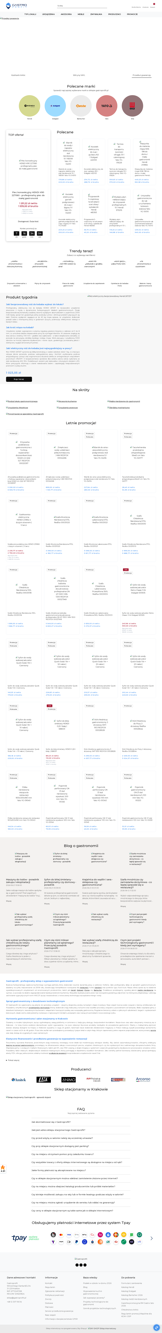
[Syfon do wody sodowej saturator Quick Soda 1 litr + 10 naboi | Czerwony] (25, 736)
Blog (85, 1287)
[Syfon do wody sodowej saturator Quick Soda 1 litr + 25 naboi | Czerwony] (101, 669)
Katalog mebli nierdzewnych (134, 1299)
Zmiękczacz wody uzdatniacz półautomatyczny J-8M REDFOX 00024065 (59, 479)
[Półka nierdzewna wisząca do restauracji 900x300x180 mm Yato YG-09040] (25, 802)
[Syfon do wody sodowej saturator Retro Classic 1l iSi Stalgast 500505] (139, 601)
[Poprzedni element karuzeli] (7, 1079)
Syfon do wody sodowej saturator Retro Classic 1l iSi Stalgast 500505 (138, 614)
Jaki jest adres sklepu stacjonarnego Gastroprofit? (58, 1130)
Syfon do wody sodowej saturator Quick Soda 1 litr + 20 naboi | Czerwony (138, 687)
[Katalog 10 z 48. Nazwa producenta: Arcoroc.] (118, 1079)
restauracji (84, 988)
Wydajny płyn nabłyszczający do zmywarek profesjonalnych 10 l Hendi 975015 (117, 222)
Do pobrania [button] (128, 1277)
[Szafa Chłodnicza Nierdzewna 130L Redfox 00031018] (25, 601)
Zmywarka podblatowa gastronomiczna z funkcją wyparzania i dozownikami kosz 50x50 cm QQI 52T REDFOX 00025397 (23, 480)
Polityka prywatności (54, 1295)
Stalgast (80, 990)
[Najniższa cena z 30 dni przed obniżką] (34, 210)
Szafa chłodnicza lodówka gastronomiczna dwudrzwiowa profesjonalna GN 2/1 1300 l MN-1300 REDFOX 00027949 (60, 616)
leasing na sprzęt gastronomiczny (20, 1045)
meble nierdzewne (145, 990)
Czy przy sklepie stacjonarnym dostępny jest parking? (60, 1146)
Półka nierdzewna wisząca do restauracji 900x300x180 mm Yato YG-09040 (24, 819)
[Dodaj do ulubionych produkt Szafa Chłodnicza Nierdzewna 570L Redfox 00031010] (151, 501)
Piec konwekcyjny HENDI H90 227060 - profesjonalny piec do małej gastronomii (28, 195)
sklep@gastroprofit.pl (16, 1298)
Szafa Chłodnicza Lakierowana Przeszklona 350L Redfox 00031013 (98, 614)
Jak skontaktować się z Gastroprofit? (51, 1122)
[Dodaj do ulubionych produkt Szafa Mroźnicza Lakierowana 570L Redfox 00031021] (113, 501)
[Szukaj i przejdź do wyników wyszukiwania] (105, 6)
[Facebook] (77, 1265)
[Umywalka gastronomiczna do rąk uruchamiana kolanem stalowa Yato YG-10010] (146, 214)
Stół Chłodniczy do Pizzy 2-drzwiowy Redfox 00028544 (136, 750)
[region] (81, 108)
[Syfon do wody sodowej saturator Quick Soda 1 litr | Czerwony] (25, 669)
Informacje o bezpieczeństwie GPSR (61, 1319)
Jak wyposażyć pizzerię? (94, 1298)
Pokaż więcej (13, 1060)
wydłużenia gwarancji (57, 1053)
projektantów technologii (39, 1008)
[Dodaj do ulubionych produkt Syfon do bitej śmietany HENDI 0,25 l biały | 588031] (75, 706)
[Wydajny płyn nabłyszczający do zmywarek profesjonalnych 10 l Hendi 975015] (120, 214)
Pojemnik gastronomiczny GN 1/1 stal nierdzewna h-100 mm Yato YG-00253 (137, 819)
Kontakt (48, 1283)
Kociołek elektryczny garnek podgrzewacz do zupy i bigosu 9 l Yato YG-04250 (68, 222)
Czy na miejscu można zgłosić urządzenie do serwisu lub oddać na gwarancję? (73, 1202)
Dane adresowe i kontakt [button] (21, 1277)
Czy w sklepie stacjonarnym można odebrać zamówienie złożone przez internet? (75, 1178)
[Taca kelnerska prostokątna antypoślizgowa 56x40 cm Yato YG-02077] (139, 462)
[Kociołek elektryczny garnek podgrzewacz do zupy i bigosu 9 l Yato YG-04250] (70, 214)
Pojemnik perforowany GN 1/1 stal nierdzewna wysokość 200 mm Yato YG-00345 (60, 820)
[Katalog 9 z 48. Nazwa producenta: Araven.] (93, 1079)
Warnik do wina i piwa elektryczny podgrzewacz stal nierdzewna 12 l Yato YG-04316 (99, 479)
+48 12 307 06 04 (14, 1302)
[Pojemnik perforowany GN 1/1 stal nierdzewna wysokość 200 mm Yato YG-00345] (63, 802)
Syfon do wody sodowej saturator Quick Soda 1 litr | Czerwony (23, 687)
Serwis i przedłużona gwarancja (59, 1311)
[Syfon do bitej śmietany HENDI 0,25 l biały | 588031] (63, 736)
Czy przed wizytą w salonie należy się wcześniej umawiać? (62, 1138)
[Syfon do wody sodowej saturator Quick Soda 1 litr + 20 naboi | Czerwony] (139, 669)
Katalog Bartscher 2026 (132, 1295)
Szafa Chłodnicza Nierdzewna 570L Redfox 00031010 (136, 545)
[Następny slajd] (157, 44)
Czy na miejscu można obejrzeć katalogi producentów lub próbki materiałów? (73, 1186)
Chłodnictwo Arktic (129, 1310)
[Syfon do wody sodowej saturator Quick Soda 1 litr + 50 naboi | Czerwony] (63, 669)
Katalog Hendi (127, 1287)
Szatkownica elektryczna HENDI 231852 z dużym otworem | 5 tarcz (24, 545)
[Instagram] (81, 1265)
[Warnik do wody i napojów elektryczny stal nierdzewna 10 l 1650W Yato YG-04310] (70, 163)
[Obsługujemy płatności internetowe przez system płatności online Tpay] (81, 1238)
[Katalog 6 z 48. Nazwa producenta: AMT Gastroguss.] (18, 1079)
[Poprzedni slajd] (4, 44)
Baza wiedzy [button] (90, 1277)
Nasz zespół (50, 1315)
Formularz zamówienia (131, 1283)
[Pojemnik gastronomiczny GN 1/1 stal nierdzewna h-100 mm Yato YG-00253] (139, 802)
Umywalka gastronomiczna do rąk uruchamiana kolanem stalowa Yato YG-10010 (144, 222)
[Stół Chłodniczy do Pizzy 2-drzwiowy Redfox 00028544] (139, 736)
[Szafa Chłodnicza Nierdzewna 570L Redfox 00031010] (139, 530)
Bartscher (98, 990)
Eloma (86, 990)
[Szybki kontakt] (156, 1327)
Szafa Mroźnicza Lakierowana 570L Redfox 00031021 (98, 545)
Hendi (73, 990)
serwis (153, 1030)
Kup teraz (19, 379)
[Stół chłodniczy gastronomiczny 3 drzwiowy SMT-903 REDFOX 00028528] (101, 736)
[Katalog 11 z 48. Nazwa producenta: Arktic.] (143, 1079)
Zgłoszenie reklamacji (54, 1291)
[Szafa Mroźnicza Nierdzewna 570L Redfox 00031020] (63, 530)
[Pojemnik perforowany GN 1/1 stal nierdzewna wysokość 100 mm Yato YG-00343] (101, 802)
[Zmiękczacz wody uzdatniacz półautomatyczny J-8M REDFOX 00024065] (63, 462)
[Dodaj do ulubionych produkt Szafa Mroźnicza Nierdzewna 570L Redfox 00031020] (75, 501)
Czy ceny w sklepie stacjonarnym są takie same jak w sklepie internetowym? (72, 1210)
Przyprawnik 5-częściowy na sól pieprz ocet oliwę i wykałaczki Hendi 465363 (93, 222)
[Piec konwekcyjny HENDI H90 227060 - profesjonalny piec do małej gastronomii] (30, 179)
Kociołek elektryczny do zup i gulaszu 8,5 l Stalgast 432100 (93, 171)
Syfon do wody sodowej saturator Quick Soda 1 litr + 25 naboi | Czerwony (99, 687)
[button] (31, 14)
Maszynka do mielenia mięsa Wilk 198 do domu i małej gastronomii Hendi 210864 (144, 172)
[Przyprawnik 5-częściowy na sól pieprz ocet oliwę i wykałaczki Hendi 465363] (95, 214)
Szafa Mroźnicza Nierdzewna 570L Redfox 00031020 (59, 545)
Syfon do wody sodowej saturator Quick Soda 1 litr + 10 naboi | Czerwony (23, 750)
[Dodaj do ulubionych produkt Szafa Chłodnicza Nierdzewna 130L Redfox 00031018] (37, 570)
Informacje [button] (51, 1277)
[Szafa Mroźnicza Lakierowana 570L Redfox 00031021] (101, 530)
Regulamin (50, 1287)
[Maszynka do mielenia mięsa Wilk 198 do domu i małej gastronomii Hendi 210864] (146, 163)
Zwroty (48, 1299)
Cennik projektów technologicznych (99, 1308)
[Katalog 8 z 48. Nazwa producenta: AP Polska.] (68, 1079)
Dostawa (49, 1303)
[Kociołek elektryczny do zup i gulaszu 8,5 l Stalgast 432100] (95, 163)
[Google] (85, 1265)
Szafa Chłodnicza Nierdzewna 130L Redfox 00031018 (22, 614)
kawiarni (98, 988)
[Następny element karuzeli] (155, 1079)
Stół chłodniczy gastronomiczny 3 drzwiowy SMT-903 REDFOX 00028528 (99, 750)
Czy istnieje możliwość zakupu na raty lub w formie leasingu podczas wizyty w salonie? (78, 1194)
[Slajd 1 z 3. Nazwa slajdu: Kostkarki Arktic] (81, 44)
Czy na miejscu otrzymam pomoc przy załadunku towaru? (63, 1154)
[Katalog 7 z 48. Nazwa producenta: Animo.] (43, 1079)
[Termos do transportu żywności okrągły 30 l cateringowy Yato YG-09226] (120, 163)
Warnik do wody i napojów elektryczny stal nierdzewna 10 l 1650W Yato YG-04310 (67, 172)
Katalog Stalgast (128, 1291)
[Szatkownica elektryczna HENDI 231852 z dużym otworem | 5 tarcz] (25, 530)
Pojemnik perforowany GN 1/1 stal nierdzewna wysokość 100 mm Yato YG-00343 (100, 820)
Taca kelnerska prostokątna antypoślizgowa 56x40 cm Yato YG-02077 (136, 479)
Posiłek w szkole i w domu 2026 (97, 1283)
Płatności (49, 1307)
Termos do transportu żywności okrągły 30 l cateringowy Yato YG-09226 (118, 172)
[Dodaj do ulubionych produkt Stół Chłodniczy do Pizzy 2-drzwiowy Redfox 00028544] (151, 706)
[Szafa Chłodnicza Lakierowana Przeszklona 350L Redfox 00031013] (101, 601)
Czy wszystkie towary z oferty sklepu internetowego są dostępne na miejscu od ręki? (77, 1162)
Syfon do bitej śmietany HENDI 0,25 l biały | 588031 (60, 750)
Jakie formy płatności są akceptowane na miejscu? (59, 1170)
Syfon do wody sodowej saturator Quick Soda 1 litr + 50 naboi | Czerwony (61, 687)
